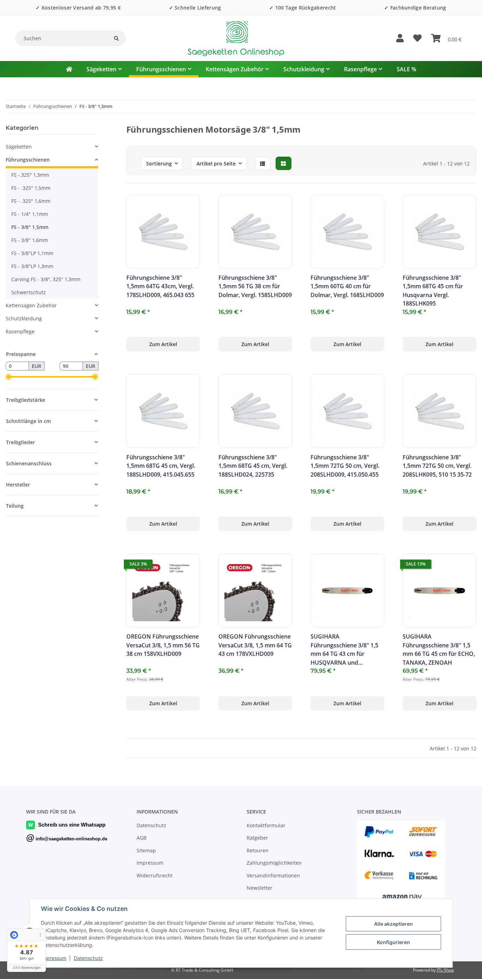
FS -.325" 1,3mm (30, 174)
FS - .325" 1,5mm (30, 188)
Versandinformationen (273, 875)
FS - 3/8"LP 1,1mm (32, 253)
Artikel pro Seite (216, 163)
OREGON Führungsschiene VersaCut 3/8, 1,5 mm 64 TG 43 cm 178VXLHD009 (255, 645)
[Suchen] (116, 38)
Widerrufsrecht (155, 875)
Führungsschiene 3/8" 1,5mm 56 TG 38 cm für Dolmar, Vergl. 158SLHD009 (255, 286)
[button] (399, 38)
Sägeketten (19, 146)
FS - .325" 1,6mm (30, 201)
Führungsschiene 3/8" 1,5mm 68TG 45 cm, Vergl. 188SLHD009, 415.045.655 (160, 465)
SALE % (406, 69)
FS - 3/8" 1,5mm (29, 227)
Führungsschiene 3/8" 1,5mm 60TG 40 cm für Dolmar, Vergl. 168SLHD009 (347, 286)
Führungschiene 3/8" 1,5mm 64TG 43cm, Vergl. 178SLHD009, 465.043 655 (160, 286)
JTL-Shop (445, 970)
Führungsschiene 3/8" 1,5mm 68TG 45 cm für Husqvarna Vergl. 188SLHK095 (433, 290)
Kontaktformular (266, 825)
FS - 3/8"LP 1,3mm (32, 266)
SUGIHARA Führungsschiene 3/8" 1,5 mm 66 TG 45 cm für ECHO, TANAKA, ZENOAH (439, 649)
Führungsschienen (28, 159)
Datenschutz (88, 958)
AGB (141, 837)
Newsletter (259, 887)
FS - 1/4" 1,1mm (29, 214)
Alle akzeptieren (393, 924)
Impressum (53, 958)
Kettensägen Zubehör (31, 305)
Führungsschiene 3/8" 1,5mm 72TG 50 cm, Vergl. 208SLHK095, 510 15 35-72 (437, 465)
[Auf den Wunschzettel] (188, 206)
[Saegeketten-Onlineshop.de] (69, 69)
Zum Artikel (163, 344)
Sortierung (159, 163)
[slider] (8, 377)
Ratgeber (257, 837)
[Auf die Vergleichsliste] (169, 206)
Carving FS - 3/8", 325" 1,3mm (45, 279)
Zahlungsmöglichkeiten (274, 862)
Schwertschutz (28, 292)
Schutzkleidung (24, 318)
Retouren (258, 850)
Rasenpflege (20, 331)
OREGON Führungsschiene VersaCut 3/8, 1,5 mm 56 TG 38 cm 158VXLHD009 (163, 645)
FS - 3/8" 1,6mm (29, 240)
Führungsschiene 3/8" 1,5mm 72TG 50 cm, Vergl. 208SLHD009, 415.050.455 (345, 465)
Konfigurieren (393, 942)
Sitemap (146, 850)
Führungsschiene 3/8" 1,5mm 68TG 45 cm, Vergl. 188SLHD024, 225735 (252, 465)
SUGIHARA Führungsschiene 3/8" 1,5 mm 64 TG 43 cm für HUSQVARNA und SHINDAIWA (344, 650)
